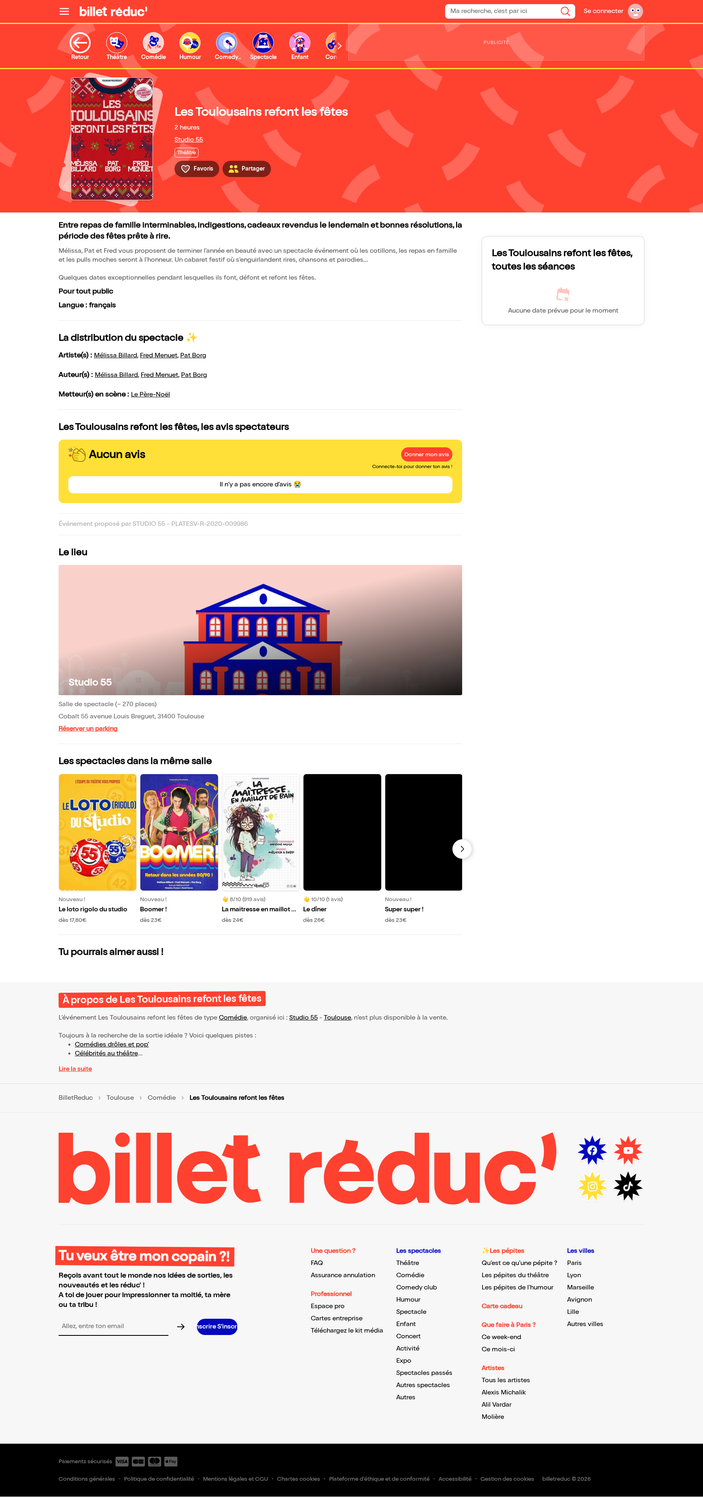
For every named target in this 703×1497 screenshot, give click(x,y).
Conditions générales (87, 1478)
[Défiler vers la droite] (340, 46)
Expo (403, 1361)
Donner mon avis (426, 454)
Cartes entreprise (336, 1318)
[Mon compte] (635, 11)
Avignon (579, 1300)
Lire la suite (75, 1069)
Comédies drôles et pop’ (112, 1044)
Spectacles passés (424, 1373)
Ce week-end (501, 1337)
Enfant (406, 1324)
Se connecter (603, 11)
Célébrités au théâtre (106, 1053)
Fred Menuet (158, 355)
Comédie (233, 1018)
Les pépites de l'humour (517, 1287)
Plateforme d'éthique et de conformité (379, 1478)
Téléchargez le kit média (347, 1331)
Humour (408, 1300)
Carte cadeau (502, 1306)
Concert (408, 1336)
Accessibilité (455, 1478)
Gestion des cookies (507, 1478)
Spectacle (411, 1312)
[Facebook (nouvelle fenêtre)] (592, 1150)
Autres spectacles (423, 1385)
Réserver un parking (88, 729)
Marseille (580, 1287)
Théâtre (407, 1263)
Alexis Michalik (504, 1392)
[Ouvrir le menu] (67, 11)
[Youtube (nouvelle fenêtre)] (628, 1150)
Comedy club (416, 1287)
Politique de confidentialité (159, 1478)
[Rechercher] (565, 11)
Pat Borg (193, 355)
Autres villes (585, 1324)
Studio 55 (189, 140)
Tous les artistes (506, 1380)
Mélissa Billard (115, 355)
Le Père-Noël (150, 394)
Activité (407, 1349)
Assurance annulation (343, 1275)
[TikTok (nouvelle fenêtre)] (628, 1186)
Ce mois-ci (498, 1349)
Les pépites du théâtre (515, 1275)
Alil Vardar (496, 1405)
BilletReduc (76, 1098)
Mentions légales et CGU (235, 1478)
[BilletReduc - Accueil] (113, 11)
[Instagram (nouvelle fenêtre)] (592, 1186)
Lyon (574, 1275)
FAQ (317, 1263)
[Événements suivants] (462, 849)
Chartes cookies (298, 1478)
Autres (405, 1397)
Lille (573, 1312)
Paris (574, 1263)
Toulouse (337, 1018)
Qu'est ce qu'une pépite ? (519, 1263)
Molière (493, 1417)
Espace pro (328, 1306)
